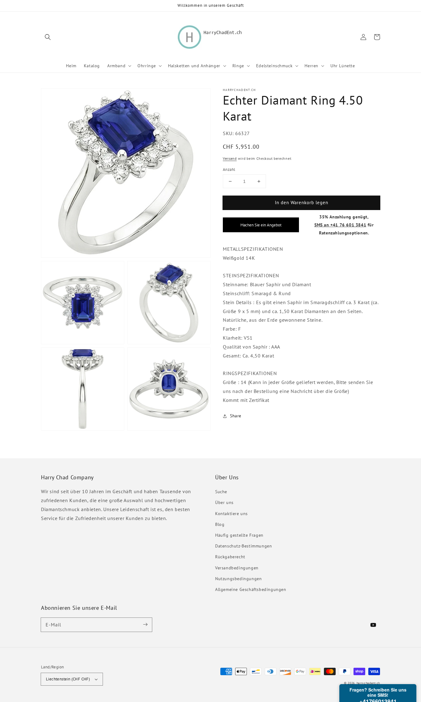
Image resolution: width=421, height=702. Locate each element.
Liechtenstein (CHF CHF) (68, 679)
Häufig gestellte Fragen (239, 535)
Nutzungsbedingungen (238, 578)
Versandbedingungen (237, 568)
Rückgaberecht (230, 557)
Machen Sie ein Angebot (260, 225)
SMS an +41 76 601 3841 (340, 225)
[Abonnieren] (145, 624)
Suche (221, 491)
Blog (219, 524)
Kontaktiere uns (231, 513)
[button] (48, 37)
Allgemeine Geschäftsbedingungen (250, 589)
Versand (230, 158)
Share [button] (235, 416)
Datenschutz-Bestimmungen (243, 546)
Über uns (224, 502)
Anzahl (229, 169)
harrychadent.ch (368, 683)
